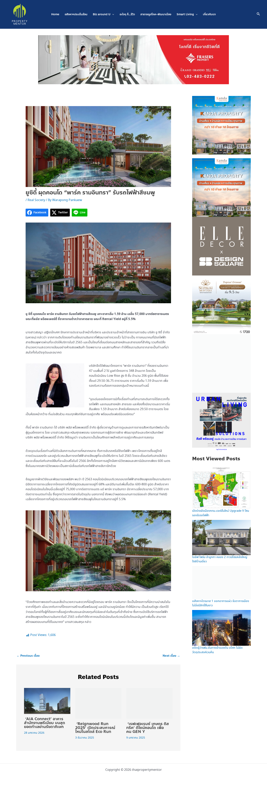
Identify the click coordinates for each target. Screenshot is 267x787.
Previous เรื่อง (28, 655)
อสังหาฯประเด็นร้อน (76, 14)
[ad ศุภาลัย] (221, 304)
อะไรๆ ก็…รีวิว (127, 14)
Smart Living (185, 14)
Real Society (36, 200)
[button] (112, 14)
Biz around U (101, 14)
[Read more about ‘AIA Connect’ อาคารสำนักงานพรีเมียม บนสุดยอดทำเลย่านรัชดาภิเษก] (47, 700)
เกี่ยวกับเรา (209, 14)
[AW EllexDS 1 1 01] (221, 246)
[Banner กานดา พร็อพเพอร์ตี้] (221, 125)
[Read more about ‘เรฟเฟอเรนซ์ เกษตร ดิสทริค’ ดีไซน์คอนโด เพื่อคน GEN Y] (149, 703)
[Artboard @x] (221, 421)
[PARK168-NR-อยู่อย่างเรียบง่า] (221, 363)
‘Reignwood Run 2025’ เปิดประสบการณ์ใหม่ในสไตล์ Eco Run (95, 728)
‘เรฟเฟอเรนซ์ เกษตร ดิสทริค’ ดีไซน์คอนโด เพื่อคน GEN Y (147, 728)
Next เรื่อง (171, 655)
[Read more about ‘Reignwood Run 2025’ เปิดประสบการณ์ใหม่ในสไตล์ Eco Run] (98, 703)
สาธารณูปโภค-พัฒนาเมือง (155, 14)
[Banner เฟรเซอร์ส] (133, 59)
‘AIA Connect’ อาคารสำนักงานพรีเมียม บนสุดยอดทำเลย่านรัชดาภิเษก (44, 723)
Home (55, 14)
